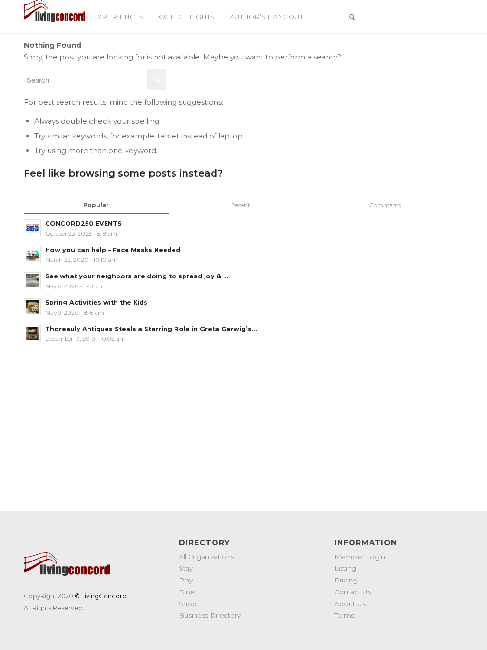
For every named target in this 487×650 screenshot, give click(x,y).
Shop (188, 604)
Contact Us (352, 592)
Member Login (359, 556)
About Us (350, 604)
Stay (186, 568)
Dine (187, 592)
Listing (345, 568)
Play (186, 580)
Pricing (346, 580)
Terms (344, 615)
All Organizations (206, 556)
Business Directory (210, 615)
